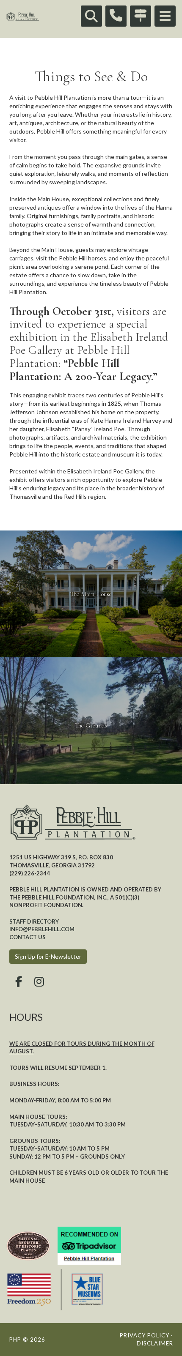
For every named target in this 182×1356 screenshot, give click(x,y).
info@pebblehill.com (41, 929)
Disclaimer (155, 1343)
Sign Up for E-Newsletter (48, 956)
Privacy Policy (144, 1335)
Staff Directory (34, 921)
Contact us (27, 937)
